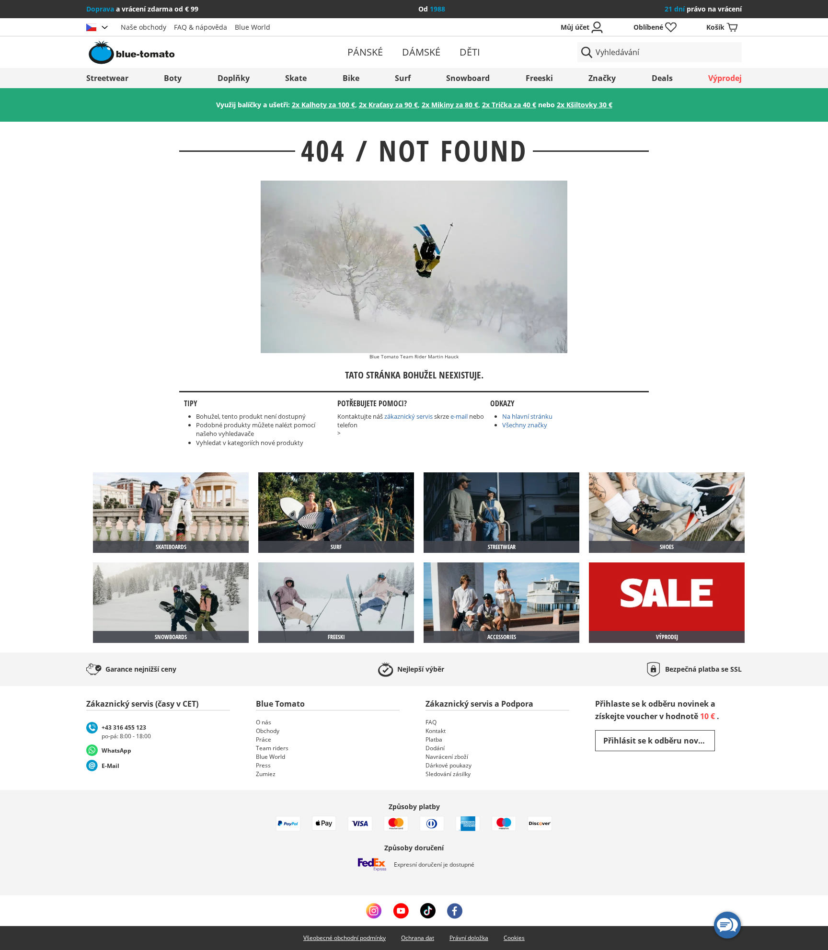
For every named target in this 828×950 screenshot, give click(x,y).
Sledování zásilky (448, 774)
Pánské (365, 52)
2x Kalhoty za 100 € (323, 104)
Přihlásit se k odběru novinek (659, 740)
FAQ (431, 722)
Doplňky (234, 78)
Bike (351, 78)
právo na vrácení (703, 8)
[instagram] (373, 910)
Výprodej (725, 78)
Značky (602, 78)
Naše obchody (143, 27)
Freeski (539, 78)
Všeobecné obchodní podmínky (344, 938)
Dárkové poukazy (449, 765)
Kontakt (436, 731)
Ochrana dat (417, 938)
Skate (296, 78)
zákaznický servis (408, 416)
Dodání (435, 748)
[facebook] (454, 910)
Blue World (252, 27)
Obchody (267, 731)
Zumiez (266, 774)
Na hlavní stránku (527, 416)
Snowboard (468, 78)
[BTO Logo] (192, 52)
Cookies (514, 938)
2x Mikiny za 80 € (450, 104)
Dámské (421, 52)
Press (263, 765)
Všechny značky (524, 425)
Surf (403, 78)
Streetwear (107, 78)
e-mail (459, 416)
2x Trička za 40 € (509, 104)
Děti (470, 52)
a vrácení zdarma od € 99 (142, 8)
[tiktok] (428, 910)
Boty (173, 78)
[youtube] (401, 910)
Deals (662, 78)
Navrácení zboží (447, 757)
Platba (434, 739)
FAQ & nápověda (200, 27)
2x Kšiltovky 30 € (584, 104)
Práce (263, 739)
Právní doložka (468, 938)
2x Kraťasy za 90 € (388, 104)
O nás (263, 722)
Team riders (272, 748)
